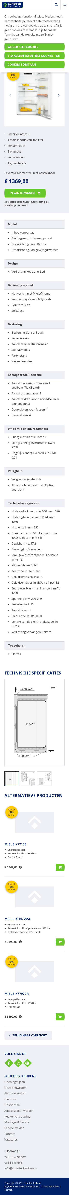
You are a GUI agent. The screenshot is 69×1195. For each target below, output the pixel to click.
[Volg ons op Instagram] (18, 1063)
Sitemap (8, 1189)
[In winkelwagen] (60, 867)
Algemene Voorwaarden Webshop (21, 1186)
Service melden (14, 1128)
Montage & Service (16, 1122)
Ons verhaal (12, 1105)
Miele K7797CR (16, 994)
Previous (10, 95)
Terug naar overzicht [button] (29, 1035)
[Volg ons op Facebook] (8, 1063)
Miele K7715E (15, 844)
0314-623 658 (13, 1163)
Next (59, 95)
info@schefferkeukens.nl (20, 1168)
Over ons (10, 1099)
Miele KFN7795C (17, 919)
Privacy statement (50, 1186)
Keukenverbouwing (17, 1116)
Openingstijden (14, 1082)
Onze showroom (15, 1088)
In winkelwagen (22, 193)
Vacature (10, 1139)
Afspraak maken (15, 1093)
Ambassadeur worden (18, 1111)
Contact (9, 1134)
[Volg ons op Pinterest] (27, 1063)
